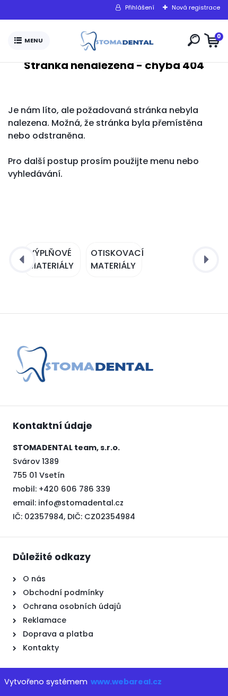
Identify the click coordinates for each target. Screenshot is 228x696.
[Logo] (116, 40)
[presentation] (22, 259)
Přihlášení (139, 7)
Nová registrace (196, 7)
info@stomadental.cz (81, 502)
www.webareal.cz (126, 681)
